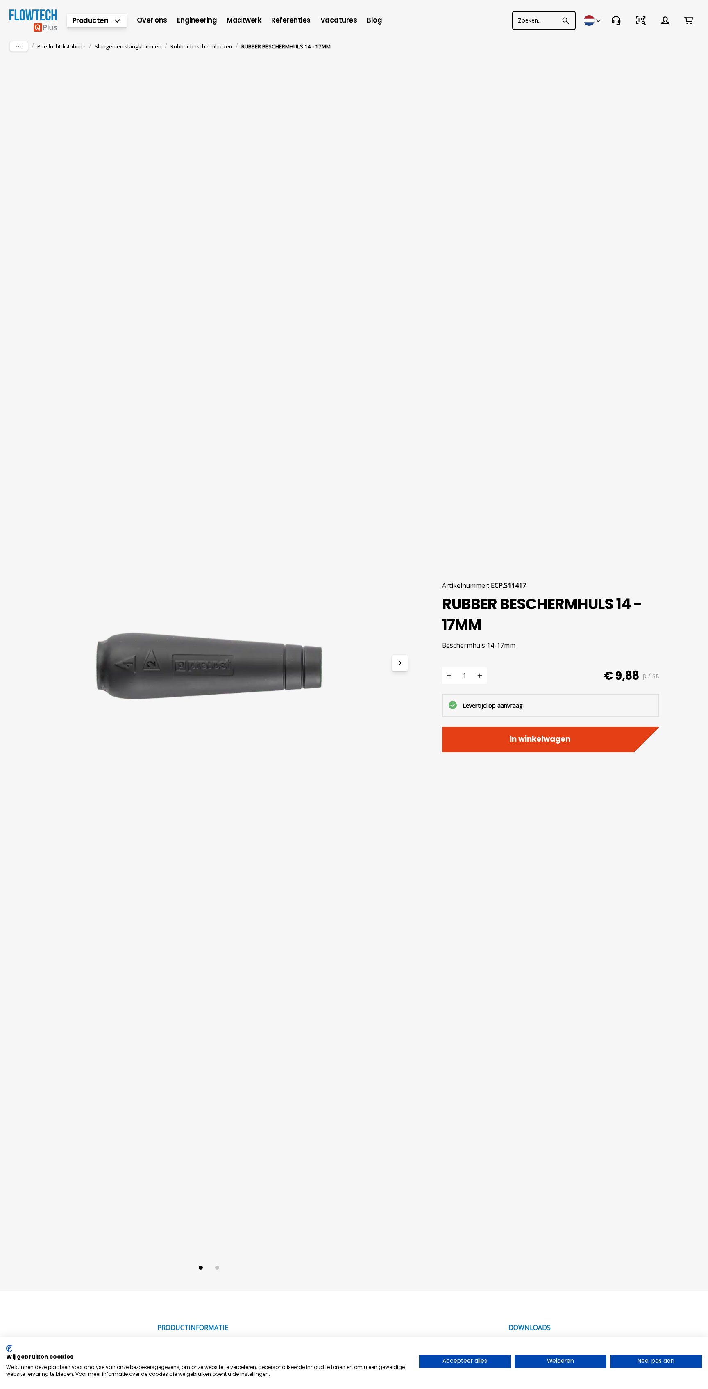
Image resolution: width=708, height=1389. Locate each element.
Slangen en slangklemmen (128, 46)
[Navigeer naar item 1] (201, 1267)
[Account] (665, 20)
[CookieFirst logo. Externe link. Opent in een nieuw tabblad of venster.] (9, 1348)
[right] (400, 663)
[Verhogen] (480, 675)
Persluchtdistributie (61, 46)
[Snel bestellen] (641, 20)
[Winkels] (593, 20)
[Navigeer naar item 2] (217, 1267)
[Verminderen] (449, 675)
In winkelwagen (540, 739)
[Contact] (616, 20)
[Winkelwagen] (689, 21)
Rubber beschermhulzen (201, 46)
